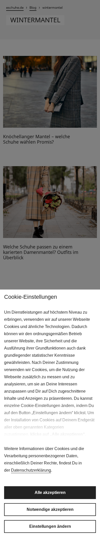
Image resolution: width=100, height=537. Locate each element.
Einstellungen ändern (50, 526)
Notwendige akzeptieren (50, 509)
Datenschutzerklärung (31, 470)
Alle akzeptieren (50, 492)
